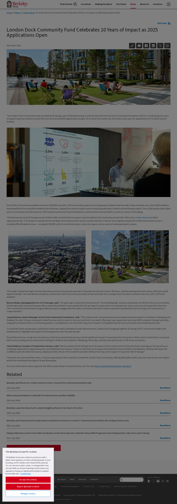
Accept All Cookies (28, 479)
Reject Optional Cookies (28, 486)
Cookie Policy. (25, 474)
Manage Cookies (28, 493)
